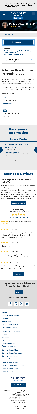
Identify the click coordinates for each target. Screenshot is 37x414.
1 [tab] (15, 160)
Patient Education (9, 343)
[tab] (18, 139)
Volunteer (6, 337)
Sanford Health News (10, 324)
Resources (6, 340)
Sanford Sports (8, 372)
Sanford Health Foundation (12, 353)
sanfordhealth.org (18, 402)
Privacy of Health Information (19, 394)
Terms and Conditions (19, 397)
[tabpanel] (18, 149)
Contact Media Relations (11, 331)
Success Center (19, 408)
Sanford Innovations (10, 363)
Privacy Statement (18, 396)
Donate (5, 334)
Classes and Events (9, 327)
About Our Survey (18, 203)
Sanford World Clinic (10, 369)
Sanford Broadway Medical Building (17, 51)
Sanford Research (9, 359)
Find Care (18, 18)
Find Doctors (8, 34)
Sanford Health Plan (10, 350)
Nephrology (7, 103)
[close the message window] (1, 4)
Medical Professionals (10, 315)
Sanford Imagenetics (10, 356)
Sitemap (18, 392)
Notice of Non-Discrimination (18, 399)
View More (18, 274)
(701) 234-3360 (19, 42)
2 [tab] (17, 160)
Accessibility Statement (19, 400)
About (4, 312)
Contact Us (18, 384)
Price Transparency (9, 346)
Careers (5, 318)
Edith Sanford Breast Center (13, 366)
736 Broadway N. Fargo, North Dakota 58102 (14, 53)
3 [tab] (20, 160)
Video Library (7, 321)
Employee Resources (18, 406)
